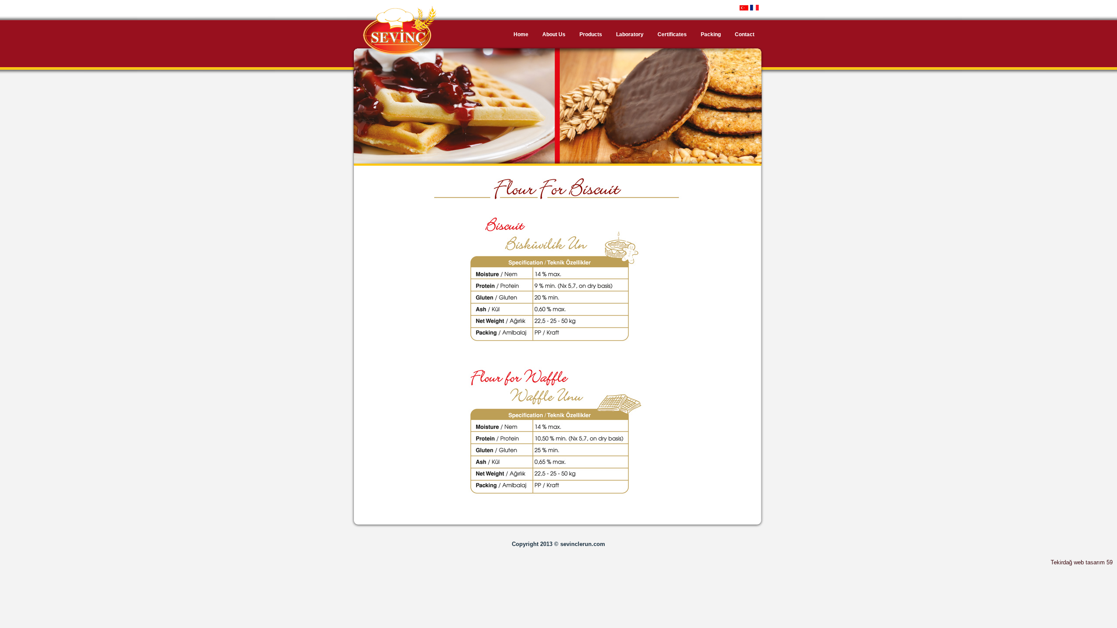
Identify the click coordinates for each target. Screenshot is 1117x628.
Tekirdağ (1061, 562)
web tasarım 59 (1093, 562)
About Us (553, 34)
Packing (711, 34)
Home (521, 34)
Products (590, 34)
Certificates (672, 34)
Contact (744, 34)
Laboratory (630, 34)
